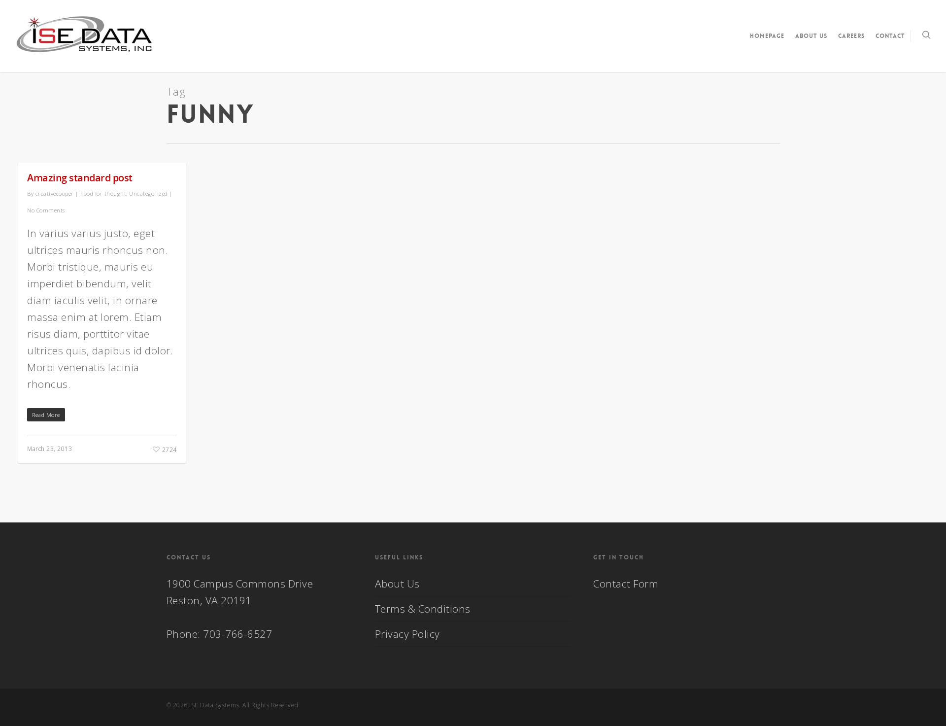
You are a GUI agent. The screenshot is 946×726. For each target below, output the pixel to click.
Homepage (767, 36)
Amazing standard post (80, 177)
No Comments (46, 210)
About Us (811, 36)
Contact (890, 36)
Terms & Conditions (423, 609)
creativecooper (54, 193)
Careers (851, 36)
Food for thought (103, 193)
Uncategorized (148, 193)
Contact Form (625, 583)
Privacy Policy (407, 634)
